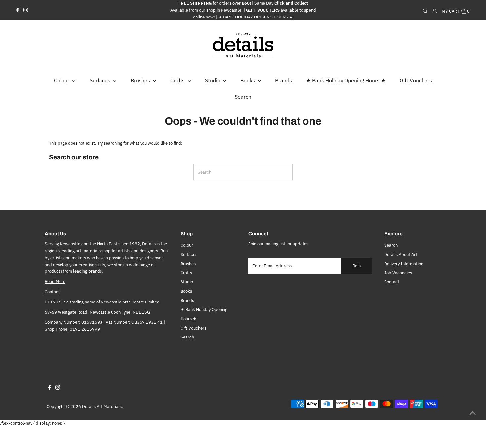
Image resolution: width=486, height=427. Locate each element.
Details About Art (400, 254)
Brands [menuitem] (283, 80)
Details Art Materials (102, 406)
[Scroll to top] (472, 413)
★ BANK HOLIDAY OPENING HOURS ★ (255, 17)
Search (187, 337)
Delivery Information (403, 264)
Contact (52, 292)
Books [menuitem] (248, 80)
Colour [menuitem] (62, 80)
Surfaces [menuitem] (101, 80)
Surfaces (189, 254)
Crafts (186, 273)
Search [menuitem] (243, 96)
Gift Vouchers (193, 328)
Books (186, 291)
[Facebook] (17, 10)
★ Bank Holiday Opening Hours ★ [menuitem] (345, 80)
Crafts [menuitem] (178, 80)
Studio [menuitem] (213, 80)
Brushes (188, 264)
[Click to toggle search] (425, 10)
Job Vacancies (398, 273)
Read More (55, 281)
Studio (187, 282)
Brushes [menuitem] (141, 80)
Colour (187, 245)
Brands (187, 300)
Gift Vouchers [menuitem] (416, 80)
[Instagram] (26, 10)
